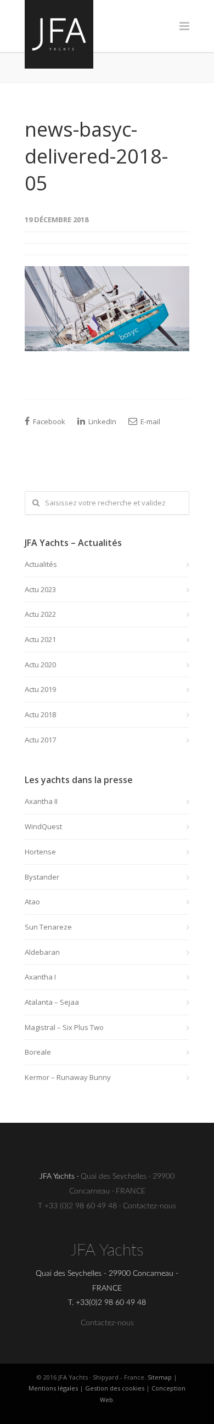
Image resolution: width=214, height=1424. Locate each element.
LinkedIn (101, 421)
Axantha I (40, 977)
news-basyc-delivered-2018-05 (96, 156)
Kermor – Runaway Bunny (68, 1077)
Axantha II (41, 801)
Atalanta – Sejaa (52, 1002)
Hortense (40, 852)
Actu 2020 (40, 664)
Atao (32, 902)
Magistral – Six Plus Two (64, 1027)
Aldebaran (42, 952)
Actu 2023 (40, 589)
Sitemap (160, 1377)
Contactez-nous (149, 1206)
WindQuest (43, 826)
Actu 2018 (40, 714)
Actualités (41, 564)
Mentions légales (53, 1388)
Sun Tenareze (48, 927)
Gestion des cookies (114, 1388)
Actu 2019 (40, 689)
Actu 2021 (40, 639)
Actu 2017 (40, 740)
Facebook (48, 421)
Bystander (42, 877)
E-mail (149, 421)
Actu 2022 (40, 614)
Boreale (38, 1052)
